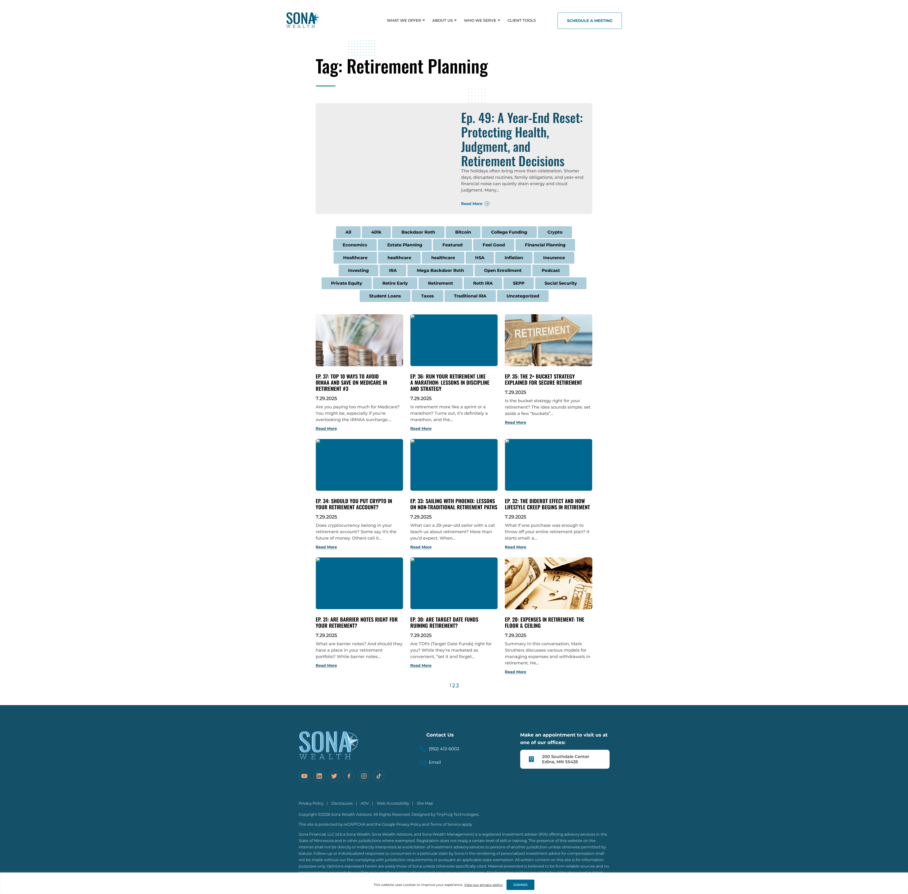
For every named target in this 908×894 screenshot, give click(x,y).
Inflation (514, 257)
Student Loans (385, 296)
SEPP (518, 283)
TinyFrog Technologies (457, 814)
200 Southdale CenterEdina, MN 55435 (565, 759)
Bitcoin (463, 232)
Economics (355, 245)
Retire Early (395, 283)
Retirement (440, 283)
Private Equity (346, 283)
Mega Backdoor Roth (440, 270)
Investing (358, 270)
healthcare (399, 257)
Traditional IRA (470, 296)
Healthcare (355, 257)
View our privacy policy (483, 885)
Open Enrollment (503, 270)
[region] (454, 883)
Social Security (561, 283)
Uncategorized (522, 296)
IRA (393, 270)
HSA (480, 257)
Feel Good (494, 245)
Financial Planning (545, 245)
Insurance (554, 257)
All (348, 232)
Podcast (551, 270)
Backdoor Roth (418, 232)
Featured (452, 245)
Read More (471, 203)
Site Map (425, 803)
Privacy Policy (311, 803)
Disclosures (342, 803)
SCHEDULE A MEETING (589, 20)
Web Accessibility (393, 803)
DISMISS (520, 885)
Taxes (427, 296)
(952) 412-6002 (444, 748)
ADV (365, 803)
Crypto (555, 232)
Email (435, 762)
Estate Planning (404, 245)
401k (376, 232)
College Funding (509, 232)
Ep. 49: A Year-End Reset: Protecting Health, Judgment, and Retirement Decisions (522, 139)
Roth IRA (483, 283)
